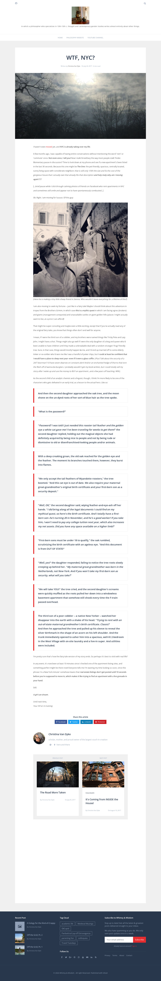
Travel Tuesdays (69, 943)
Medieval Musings (85, 923)
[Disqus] (80, 860)
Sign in (134, 946)
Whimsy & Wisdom (67, 973)
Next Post (103, 758)
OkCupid (65, 928)
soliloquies (90, 793)
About (121, 955)
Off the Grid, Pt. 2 (34, 935)
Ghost (105, 973)
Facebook (62, 722)
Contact (129, 955)
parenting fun (68, 938)
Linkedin (87, 722)
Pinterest (101, 722)
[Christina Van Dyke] (39, 738)
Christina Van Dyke (74, 66)
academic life (67, 923)
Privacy (107, 955)
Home (60, 37)
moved (49, 146)
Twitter (75, 722)
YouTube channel (95, 37)
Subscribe (139, 939)
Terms (114, 955)
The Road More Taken (53, 792)
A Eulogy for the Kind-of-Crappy (41, 923)
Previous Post (57, 758)
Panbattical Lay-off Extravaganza (76, 933)
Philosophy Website (75, 37)
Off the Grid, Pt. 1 (34, 947)
